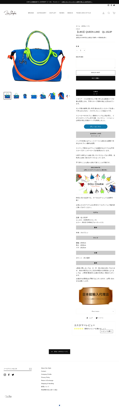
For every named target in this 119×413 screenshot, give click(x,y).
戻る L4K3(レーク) (61, 351)
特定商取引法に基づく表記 (49, 390)
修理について (45, 386)
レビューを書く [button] (106, 331)
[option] (59, 2)
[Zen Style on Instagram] (5, 375)
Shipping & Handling (47, 383)
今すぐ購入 (96, 78)
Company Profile (46, 374)
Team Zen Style (83, 13)
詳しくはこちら (95, 126)
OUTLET (53, 13)
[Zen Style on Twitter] (13, 375)
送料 (77, 37)
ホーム (78, 26)
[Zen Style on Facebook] (9, 375)
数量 (77, 46)
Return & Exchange (47, 380)
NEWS (62, 13)
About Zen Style (46, 368)
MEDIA (70, 13)
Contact (43, 371)
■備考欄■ (79, 57)
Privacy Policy (45, 377)
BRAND (31, 13)
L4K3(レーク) (85, 26)
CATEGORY (41, 13)
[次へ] (68, 96)
